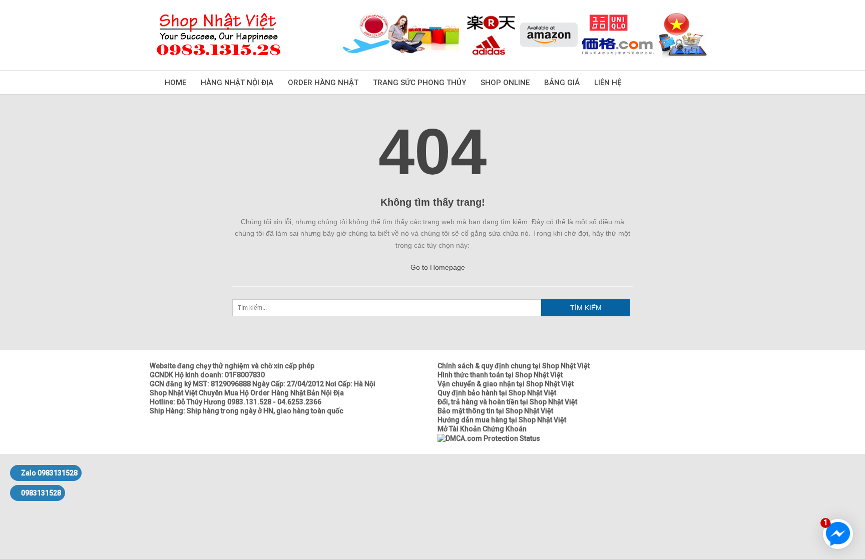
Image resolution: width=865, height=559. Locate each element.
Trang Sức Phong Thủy (419, 82)
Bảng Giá (562, 82)
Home (175, 82)
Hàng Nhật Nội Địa (237, 82)
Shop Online (505, 82)
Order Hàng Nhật (323, 82)
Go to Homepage (436, 267)
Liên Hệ (607, 82)
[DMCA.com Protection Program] (489, 438)
